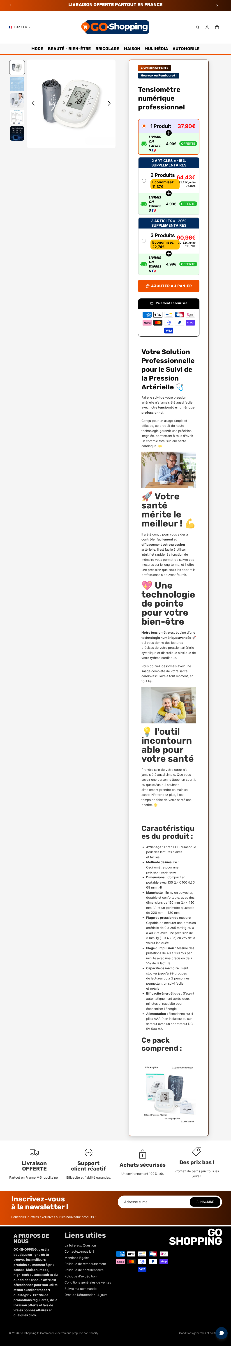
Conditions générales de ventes (88, 1282)
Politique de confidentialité (84, 1270)
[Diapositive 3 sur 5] (17, 100)
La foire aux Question (80, 1245)
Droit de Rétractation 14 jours (86, 1295)
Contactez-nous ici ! (79, 1251)
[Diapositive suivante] (217, 5)
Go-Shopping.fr (29, 1333)
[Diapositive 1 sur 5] (17, 67)
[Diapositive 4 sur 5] (17, 117)
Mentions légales (77, 1258)
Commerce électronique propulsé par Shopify (69, 1333)
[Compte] (207, 27)
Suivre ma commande (81, 1289)
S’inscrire (205, 1202)
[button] (168, 137)
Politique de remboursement (85, 1264)
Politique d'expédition (81, 1276)
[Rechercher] (198, 27)
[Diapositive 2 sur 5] (17, 84)
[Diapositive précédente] (11, 5)
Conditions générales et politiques (200, 1333)
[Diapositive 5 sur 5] (17, 133)
